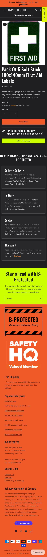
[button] (4, 9)
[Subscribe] (39, 298)
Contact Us (9, 475)
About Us (8, 478)
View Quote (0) (44, 14)
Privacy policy (12, 553)
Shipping (13, 105)
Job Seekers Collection (14, 411)
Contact (17, 256)
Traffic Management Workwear (17, 406)
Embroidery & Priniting (14, 481)
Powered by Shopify (25, 550)
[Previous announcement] (4, 3)
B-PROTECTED (14, 550)
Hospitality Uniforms (13, 434)
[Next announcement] (42, 3)
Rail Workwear (11, 401)
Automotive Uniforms (14, 420)
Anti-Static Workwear (14, 415)
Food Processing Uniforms (16, 425)
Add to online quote (24, 141)
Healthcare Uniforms (13, 430)
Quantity (5, 109)
